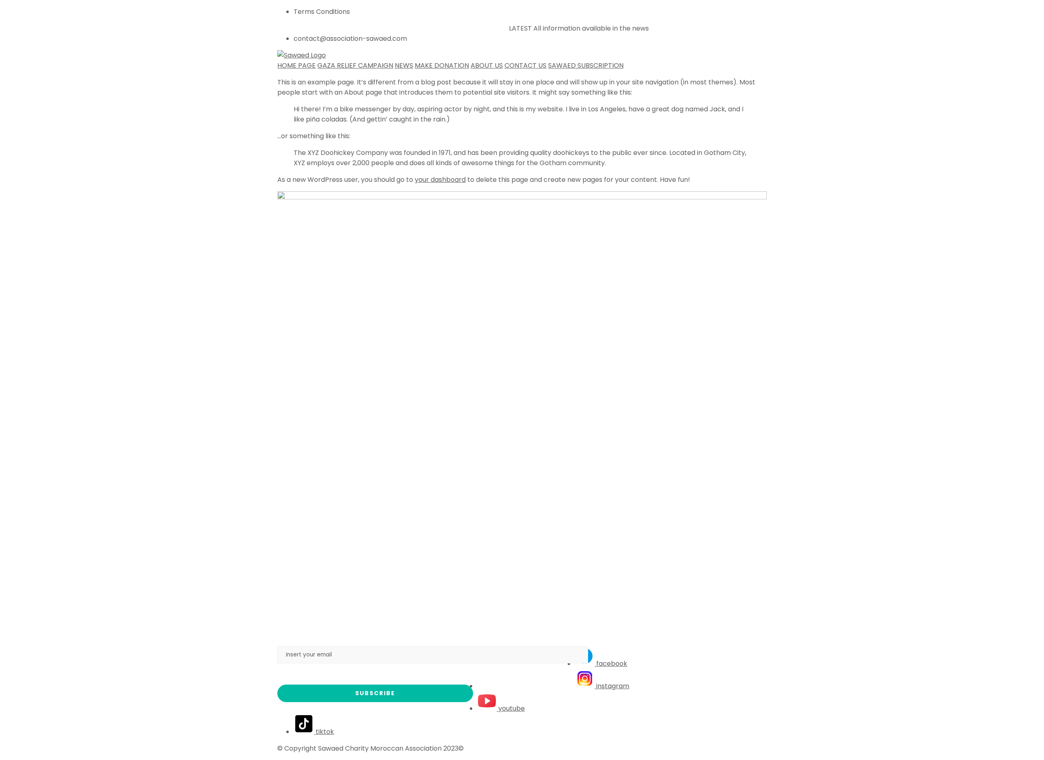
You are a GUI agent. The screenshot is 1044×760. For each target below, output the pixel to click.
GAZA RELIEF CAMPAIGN (355, 65)
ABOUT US (487, 65)
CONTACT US (525, 65)
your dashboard (440, 179)
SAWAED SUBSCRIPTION (586, 65)
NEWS (404, 65)
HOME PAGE (296, 65)
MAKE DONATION (442, 65)
